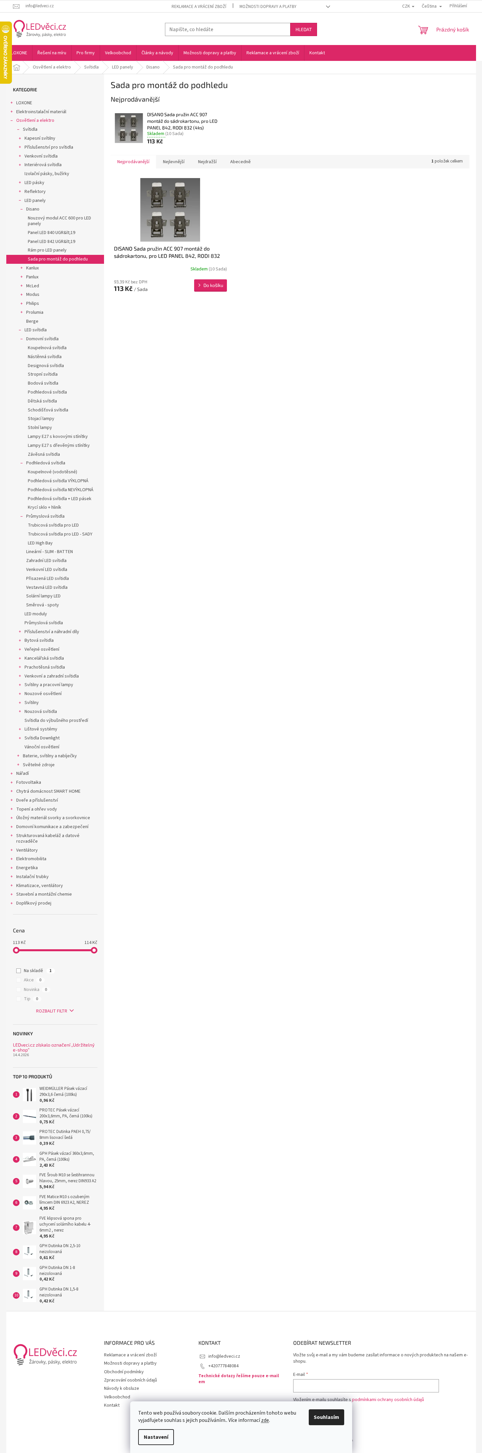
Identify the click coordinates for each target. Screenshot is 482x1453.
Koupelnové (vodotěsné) (52, 472)
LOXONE (24, 103)
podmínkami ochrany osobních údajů (388, 1399)
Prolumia (34, 312)
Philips (32, 303)
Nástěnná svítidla (45, 356)
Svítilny (32, 702)
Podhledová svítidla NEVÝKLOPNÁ (60, 490)
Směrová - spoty (42, 605)
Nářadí (22, 773)
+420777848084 (223, 1366)
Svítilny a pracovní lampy (49, 684)
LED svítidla (36, 330)
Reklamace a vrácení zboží (199, 7)
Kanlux (32, 268)
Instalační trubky (32, 876)
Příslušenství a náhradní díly (52, 632)
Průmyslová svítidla (45, 516)
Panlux (32, 277)
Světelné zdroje (39, 765)
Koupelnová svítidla (47, 348)
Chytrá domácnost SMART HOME (48, 791)
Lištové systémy (41, 729)
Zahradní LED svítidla (46, 560)
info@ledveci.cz (224, 1356)
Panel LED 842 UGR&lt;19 (51, 241)
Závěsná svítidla (44, 454)
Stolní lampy (40, 427)
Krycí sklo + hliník (44, 507)
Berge (32, 321)
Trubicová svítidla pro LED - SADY (60, 534)
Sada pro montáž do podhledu (58, 259)
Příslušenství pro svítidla (49, 147)
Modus (32, 294)
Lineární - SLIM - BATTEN (49, 551)
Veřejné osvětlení (42, 649)
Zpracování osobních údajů (130, 1380)
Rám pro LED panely (47, 250)
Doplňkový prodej (33, 903)
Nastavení (156, 1437)
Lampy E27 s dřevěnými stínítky (59, 445)
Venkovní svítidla (41, 156)
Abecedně (240, 162)
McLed (32, 286)
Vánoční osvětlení (42, 747)
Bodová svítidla (43, 383)
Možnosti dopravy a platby (268, 7)
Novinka (35, 989)
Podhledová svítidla (47, 392)
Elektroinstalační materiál (41, 112)
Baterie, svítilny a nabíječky (50, 756)
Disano (32, 209)
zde (265, 1420)
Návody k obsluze (121, 1388)
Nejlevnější (174, 162)
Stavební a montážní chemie (44, 894)
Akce (32, 980)
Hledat (303, 29)
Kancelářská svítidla (44, 658)
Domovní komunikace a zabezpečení (52, 826)
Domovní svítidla (42, 339)
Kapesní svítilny (40, 138)
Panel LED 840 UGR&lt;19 (51, 232)
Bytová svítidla (39, 640)
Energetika (27, 868)
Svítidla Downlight (42, 738)
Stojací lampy (41, 418)
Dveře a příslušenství (37, 800)
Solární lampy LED (43, 596)
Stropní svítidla (43, 374)
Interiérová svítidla (43, 165)
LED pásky (34, 182)
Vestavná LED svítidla (47, 587)
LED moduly (36, 614)
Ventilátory (27, 850)
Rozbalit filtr (51, 1011)
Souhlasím (326, 1417)
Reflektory (35, 191)
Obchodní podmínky (124, 1372)
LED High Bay (40, 543)
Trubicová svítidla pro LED (53, 525)
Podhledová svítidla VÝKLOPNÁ (58, 481)
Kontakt (112, 1405)
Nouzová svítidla (41, 711)
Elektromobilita (31, 859)
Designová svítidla (46, 365)
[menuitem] (19, 53)
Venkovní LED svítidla (46, 569)
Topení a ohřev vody (36, 809)
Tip (31, 999)
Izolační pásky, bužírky (47, 173)
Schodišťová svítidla (48, 410)
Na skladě (38, 970)
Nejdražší (207, 162)
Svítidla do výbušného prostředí (56, 720)
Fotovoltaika (28, 782)
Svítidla (30, 129)
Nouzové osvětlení (43, 693)
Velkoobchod (117, 1397)
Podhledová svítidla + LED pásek (59, 498)
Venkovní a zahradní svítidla (52, 676)
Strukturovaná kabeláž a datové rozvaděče (48, 838)
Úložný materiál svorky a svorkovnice (53, 818)
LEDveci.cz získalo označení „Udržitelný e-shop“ (53, 1047)
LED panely (35, 200)
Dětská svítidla (42, 401)
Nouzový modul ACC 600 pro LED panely (59, 221)
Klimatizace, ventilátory (39, 885)
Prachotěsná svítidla (45, 667)
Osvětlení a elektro (35, 120)
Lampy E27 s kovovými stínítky (58, 436)
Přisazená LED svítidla (47, 578)
